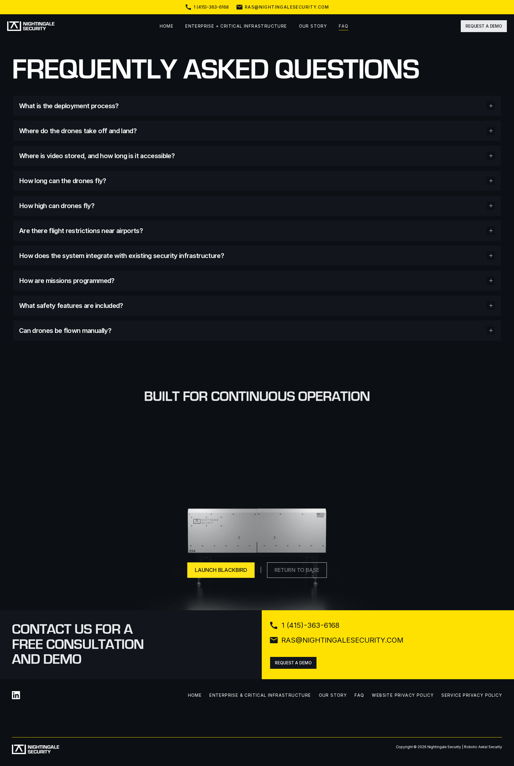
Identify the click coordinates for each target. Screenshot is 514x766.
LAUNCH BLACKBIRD (221, 570)
